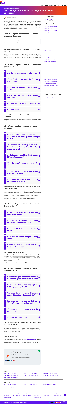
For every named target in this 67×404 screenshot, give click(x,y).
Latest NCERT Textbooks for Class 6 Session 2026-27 (14, 59)
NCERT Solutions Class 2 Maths (50, 79)
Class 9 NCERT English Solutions (49, 384)
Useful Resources (37, 397)
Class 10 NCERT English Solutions (50, 386)
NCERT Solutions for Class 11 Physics (50, 375)
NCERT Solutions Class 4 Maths (50, 75)
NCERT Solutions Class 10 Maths (50, 30)
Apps (42, 5)
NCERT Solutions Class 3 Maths (50, 77)
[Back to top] (65, 395)
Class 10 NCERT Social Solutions (10, 387)
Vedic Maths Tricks (48, 55)
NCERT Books (6, 393)
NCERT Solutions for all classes (30, 339)
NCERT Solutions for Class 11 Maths (11, 375)
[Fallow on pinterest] (14, 360)
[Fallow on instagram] (12, 360)
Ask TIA (63, 401)
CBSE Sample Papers (27, 395)
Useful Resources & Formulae (50, 59)
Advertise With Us (57, 393)
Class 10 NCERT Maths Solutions (10, 386)
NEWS (59, 5)
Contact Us (46, 393)
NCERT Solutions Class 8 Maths (50, 34)
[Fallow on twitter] (8, 360)
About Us (36, 393)
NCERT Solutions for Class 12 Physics (11, 377)
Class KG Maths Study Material (50, 83)
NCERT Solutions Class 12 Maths (50, 26)
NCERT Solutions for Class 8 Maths (50, 373)
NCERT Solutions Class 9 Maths (50, 32)
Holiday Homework (57, 395)
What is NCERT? (47, 50)
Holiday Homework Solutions (50, 61)
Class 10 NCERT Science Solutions (30, 386)
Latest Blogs (46, 395)
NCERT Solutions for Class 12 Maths (31, 375)
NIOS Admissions (16, 395)
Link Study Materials (48, 57)
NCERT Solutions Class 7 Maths (50, 37)
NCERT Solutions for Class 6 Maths (10, 373)
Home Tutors (6, 395)
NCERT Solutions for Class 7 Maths (30, 373)
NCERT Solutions (49, 5)
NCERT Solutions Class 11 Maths (50, 28)
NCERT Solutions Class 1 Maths (50, 81)
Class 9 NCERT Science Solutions (30, 384)
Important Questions (48, 52)
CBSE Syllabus (26, 393)
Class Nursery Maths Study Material (51, 85)
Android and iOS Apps (48, 97)
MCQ (55, 5)
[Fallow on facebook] (6, 360)
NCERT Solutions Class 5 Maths (50, 72)
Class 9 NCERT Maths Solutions (10, 384)
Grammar (64, 5)
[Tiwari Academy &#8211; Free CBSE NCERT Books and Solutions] (2, 2)
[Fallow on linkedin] (10, 360)
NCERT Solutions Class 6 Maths (50, 39)
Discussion (36, 395)
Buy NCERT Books (48, 19)
